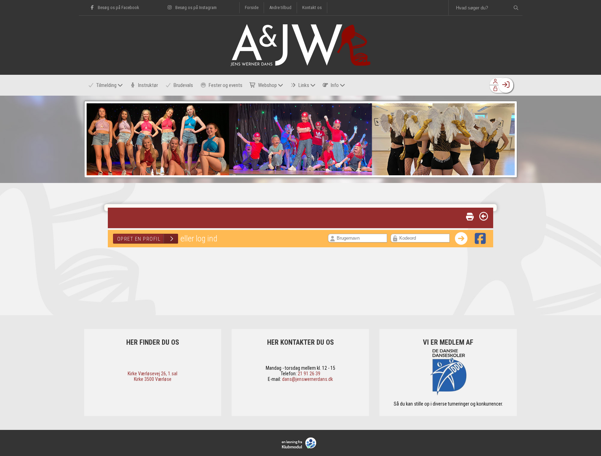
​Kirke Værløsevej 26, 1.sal (152, 373)
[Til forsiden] (300, 64)
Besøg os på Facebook (118, 7)
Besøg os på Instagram (195, 7)
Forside (251, 7)
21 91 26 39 (309, 373)
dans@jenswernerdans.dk (307, 379)
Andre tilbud (280, 7)
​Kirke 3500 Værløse (152, 379)
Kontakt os (312, 7)
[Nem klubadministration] (301, 443)
